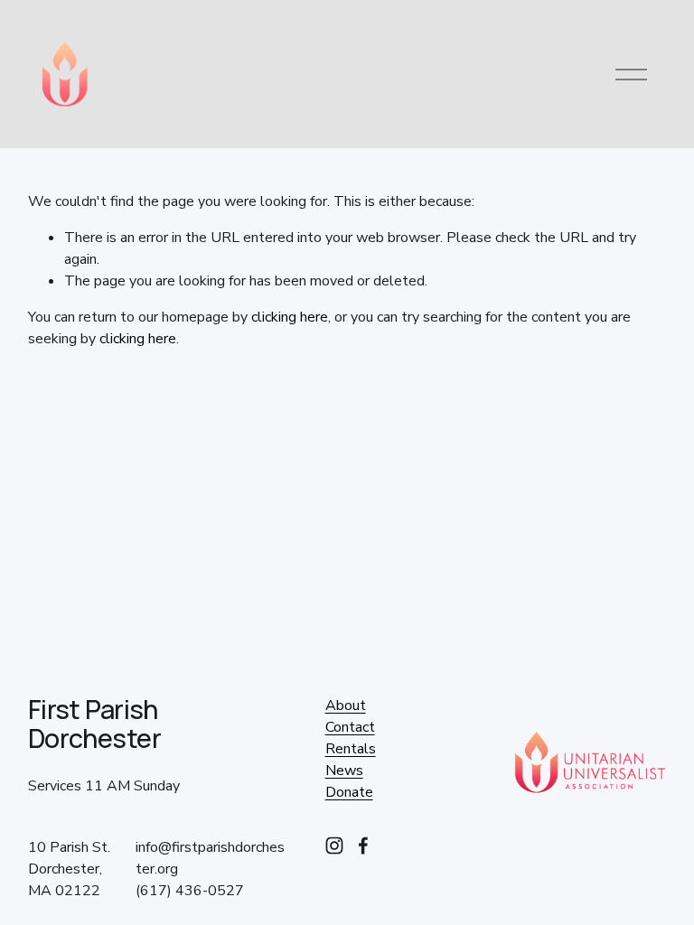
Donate (349, 792)
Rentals (350, 749)
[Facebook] (363, 845)
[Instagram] (334, 845)
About (345, 705)
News (344, 770)
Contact (350, 727)
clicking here (289, 317)
